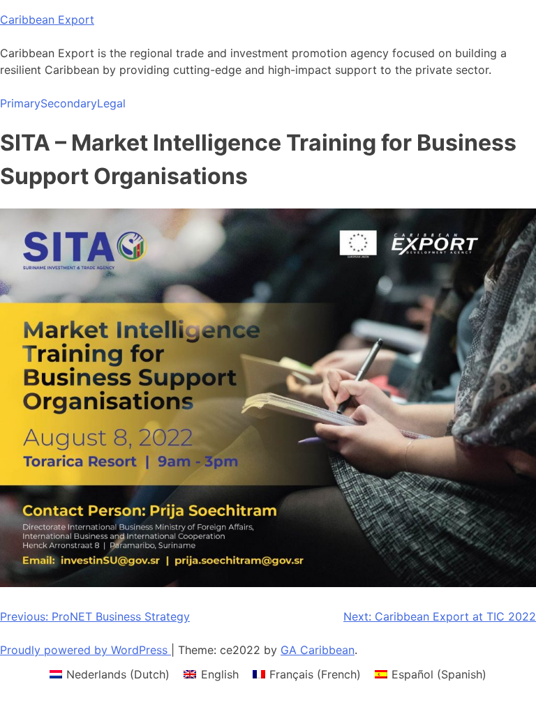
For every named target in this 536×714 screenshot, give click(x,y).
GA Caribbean (318, 650)
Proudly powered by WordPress (85, 650)
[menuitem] (110, 674)
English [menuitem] (220, 674)
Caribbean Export (47, 19)
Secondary (68, 103)
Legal (111, 103)
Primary (20, 103)
